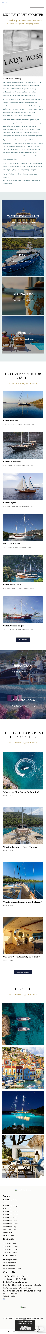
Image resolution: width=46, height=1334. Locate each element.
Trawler (5, 1203)
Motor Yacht (7, 1209)
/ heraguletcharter (11, 1259)
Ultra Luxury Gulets (9, 1230)
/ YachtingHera (10, 1265)
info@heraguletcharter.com (17, 1282)
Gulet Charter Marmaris (11, 1221)
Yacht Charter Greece (10, 1249)
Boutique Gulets (8, 1236)
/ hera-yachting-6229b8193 (13, 1268)
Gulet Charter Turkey (10, 1200)
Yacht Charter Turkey (10, 1252)
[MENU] (37, 7)
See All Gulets (23, 639)
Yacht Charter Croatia (10, 1246)
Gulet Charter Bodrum (10, 1218)
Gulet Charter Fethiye (10, 1206)
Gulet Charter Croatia (10, 1212)
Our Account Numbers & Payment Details (17, 1288)
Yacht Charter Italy (9, 1243)
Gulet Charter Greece (10, 1215)
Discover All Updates (23, 972)
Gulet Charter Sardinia (10, 1224)
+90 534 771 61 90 (22, 1276)
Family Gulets (8, 1233)
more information (25, 1325)
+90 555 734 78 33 (19, 1279)
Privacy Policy (12, 1331)
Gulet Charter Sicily (9, 1227)
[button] (30, 1329)
